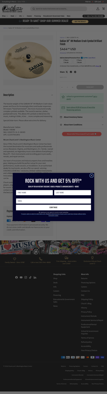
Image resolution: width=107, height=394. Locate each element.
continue (53, 207)
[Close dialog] (91, 175)
